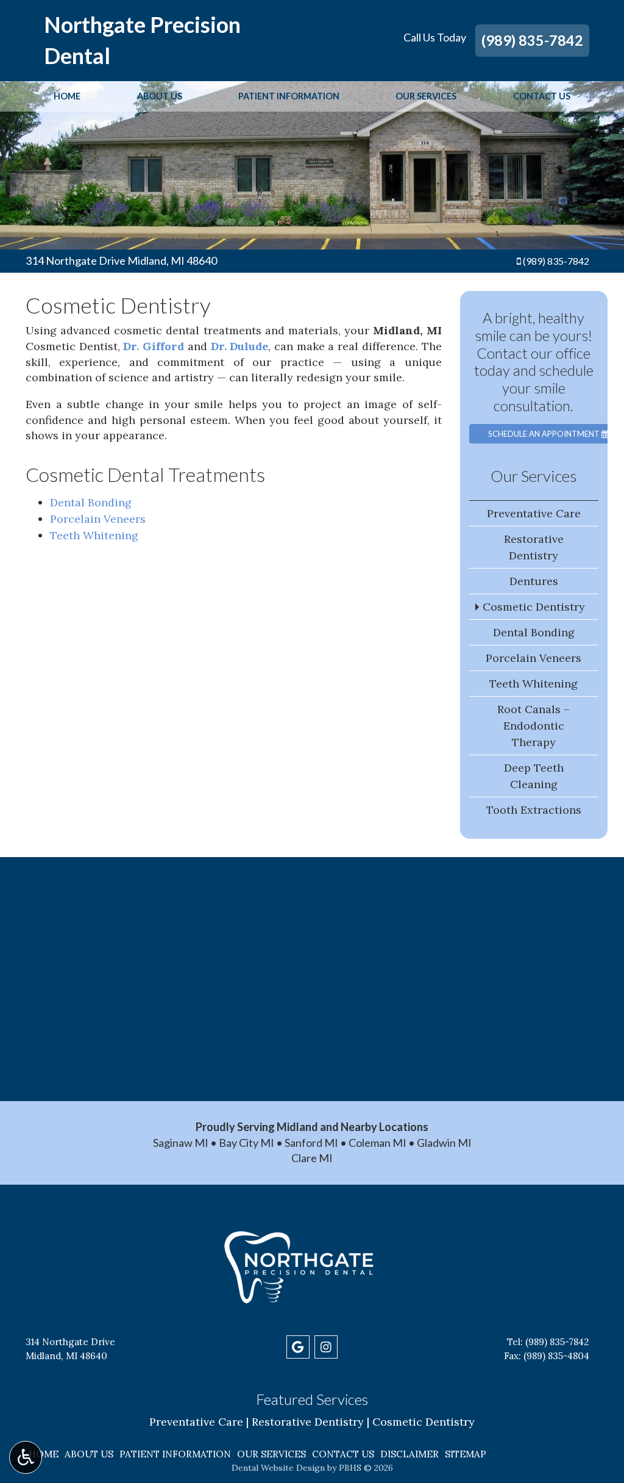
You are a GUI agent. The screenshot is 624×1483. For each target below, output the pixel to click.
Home (67, 96)
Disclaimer (409, 1454)
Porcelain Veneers (98, 519)
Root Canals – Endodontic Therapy (533, 725)
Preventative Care (534, 513)
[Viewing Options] (25, 1457)
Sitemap (465, 1454)
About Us (159, 96)
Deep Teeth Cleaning (534, 776)
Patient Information (288, 96)
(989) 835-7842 (532, 40)
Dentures (533, 581)
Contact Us (541, 96)
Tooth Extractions (533, 810)
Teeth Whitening (94, 535)
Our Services (425, 96)
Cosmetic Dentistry (534, 607)
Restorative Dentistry (534, 547)
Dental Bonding (91, 502)
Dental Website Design (278, 1467)
